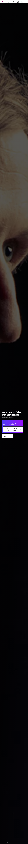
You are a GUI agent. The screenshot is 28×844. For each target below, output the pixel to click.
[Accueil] (2, 2)
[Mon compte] (22, 1)
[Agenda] (13, 1)
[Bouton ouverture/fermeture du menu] (26, 2)
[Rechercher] (9, 2)
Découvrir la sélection (12, 429)
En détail (7, 436)
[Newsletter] (18, 1)
